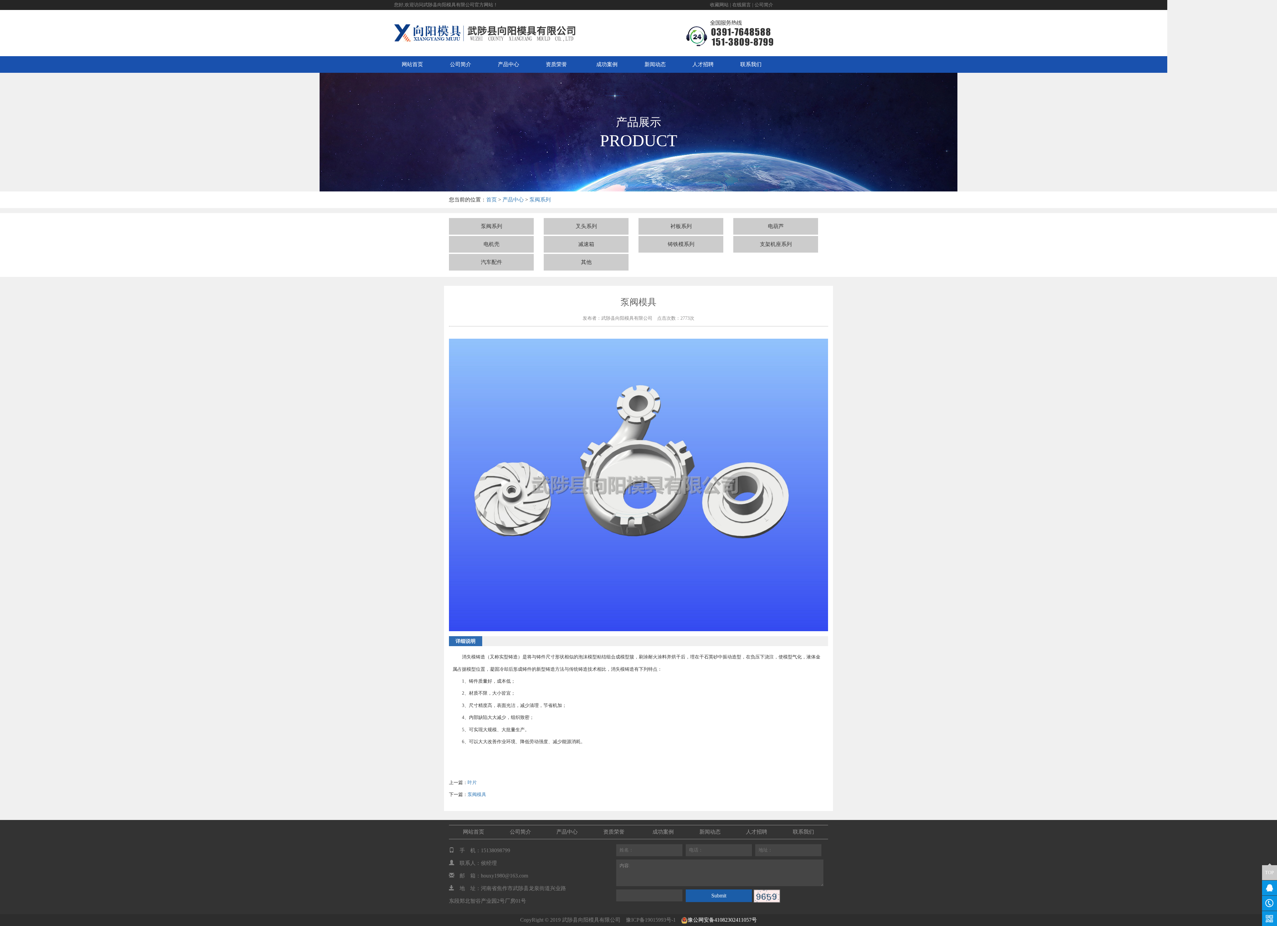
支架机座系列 (776, 244)
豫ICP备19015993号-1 (651, 920)
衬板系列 (681, 226)
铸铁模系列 (681, 244)
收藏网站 (719, 4)
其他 (586, 262)
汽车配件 (491, 262)
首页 (491, 199)
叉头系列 (586, 226)
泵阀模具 (477, 794)
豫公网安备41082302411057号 (722, 920)
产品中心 (508, 64)
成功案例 (607, 64)
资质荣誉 (556, 64)
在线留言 (741, 4)
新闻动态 (655, 64)
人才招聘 (703, 64)
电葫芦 (776, 226)
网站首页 (412, 64)
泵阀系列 (540, 199)
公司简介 (764, 4)
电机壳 (491, 244)
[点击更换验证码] (767, 896)
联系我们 (751, 64)
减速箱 (586, 244)
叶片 (472, 782)
